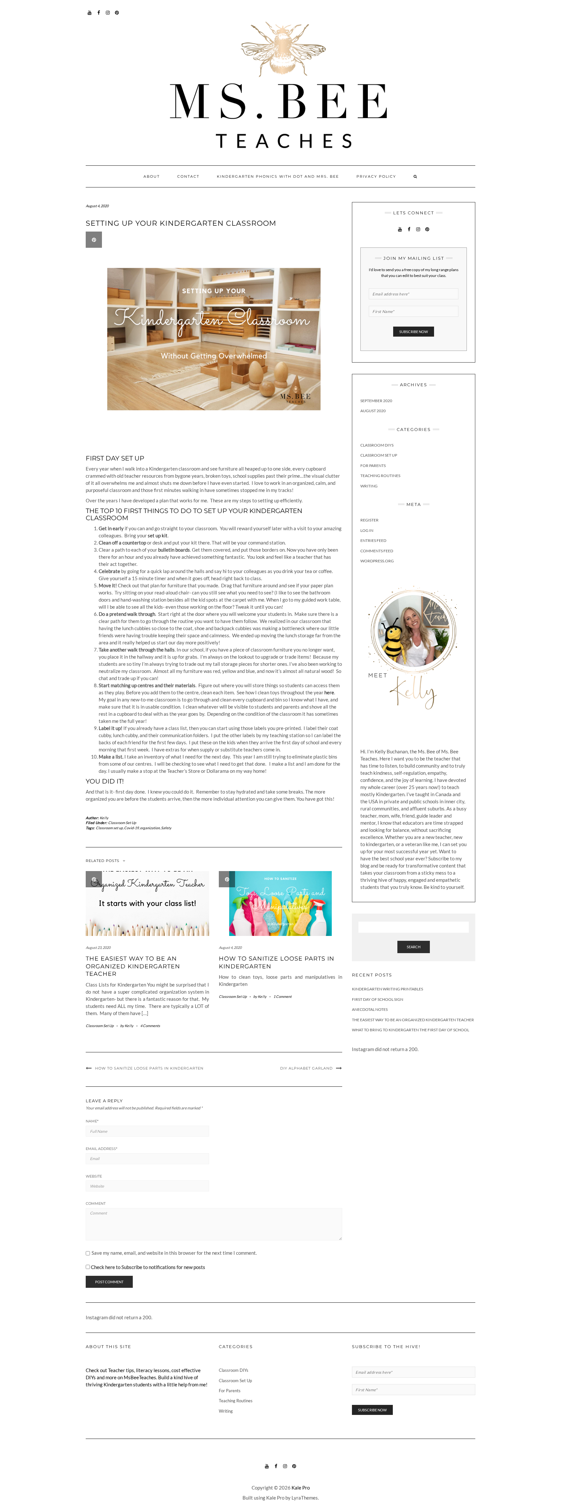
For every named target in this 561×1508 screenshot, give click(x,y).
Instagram (418, 232)
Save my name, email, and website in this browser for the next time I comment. (174, 1253)
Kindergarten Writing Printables (387, 989)
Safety (166, 828)
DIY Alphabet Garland (306, 1068)
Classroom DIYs (376, 445)
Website (94, 1176)
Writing (369, 486)
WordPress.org (377, 560)
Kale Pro (301, 1487)
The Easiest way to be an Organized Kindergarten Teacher (133, 966)
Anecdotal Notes (370, 1009)
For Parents (373, 465)
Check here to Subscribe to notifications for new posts (147, 1267)
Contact (188, 176)
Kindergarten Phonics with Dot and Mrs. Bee (278, 176)
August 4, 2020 (230, 947)
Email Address (101, 1148)
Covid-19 (131, 828)
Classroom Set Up (122, 822)
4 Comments (150, 1025)
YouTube (400, 232)
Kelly (104, 818)
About (151, 176)
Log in (366, 530)
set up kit (158, 535)
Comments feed (376, 550)
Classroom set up (109, 828)
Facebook (409, 232)
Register (369, 520)
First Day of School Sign (377, 999)
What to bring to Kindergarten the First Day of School (410, 1029)
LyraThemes (305, 1498)
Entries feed (373, 540)
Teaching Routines (380, 475)
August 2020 (373, 410)
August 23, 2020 (98, 947)
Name (92, 1121)
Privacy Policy (376, 176)
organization (150, 828)
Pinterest (427, 232)
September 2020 (376, 400)
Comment (96, 1203)
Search (413, 947)
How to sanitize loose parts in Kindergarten (149, 1068)
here (329, 692)
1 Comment (282, 996)
